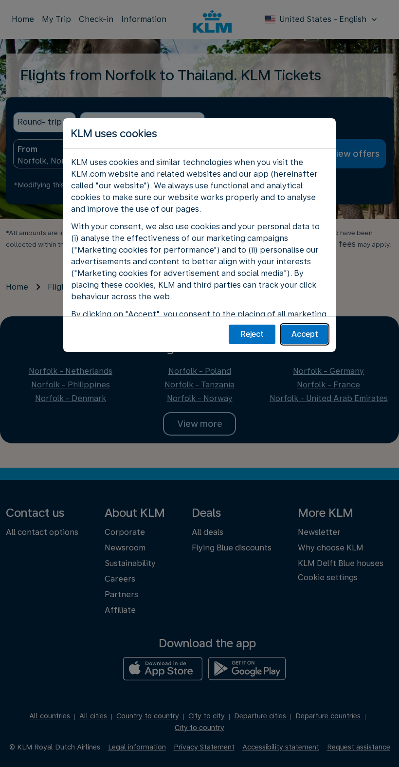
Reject (252, 334)
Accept (304, 334)
